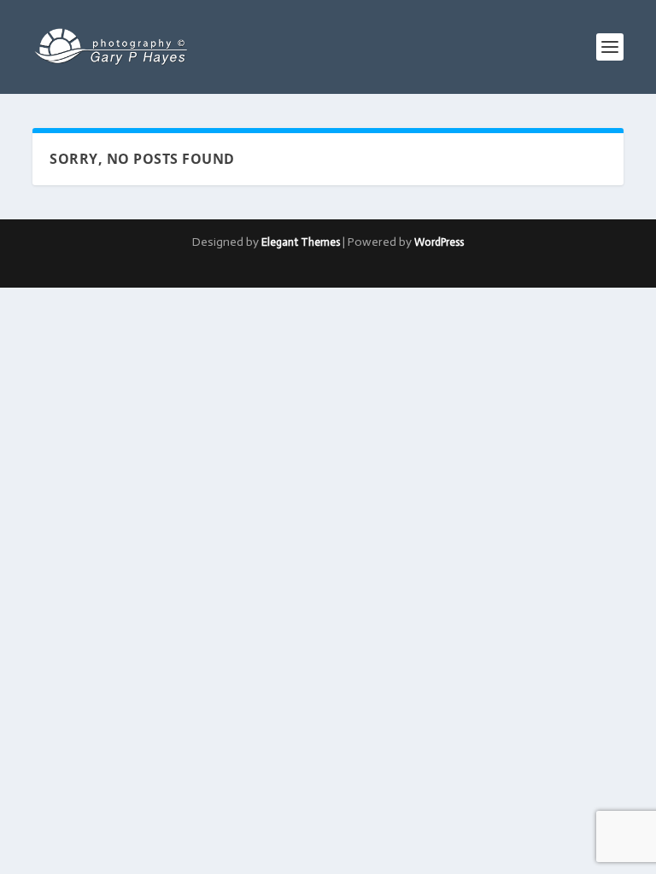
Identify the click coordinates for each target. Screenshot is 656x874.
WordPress (439, 242)
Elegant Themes (300, 242)
